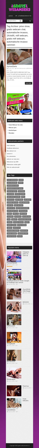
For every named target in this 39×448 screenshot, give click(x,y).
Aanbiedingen (13, 130)
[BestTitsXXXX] (14, 355)
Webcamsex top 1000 (12, 161)
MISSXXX (26, 302)
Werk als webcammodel (13, 167)
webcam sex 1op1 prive (13, 159)
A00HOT (21, 182)
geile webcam (19, 199)
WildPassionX (11, 326)
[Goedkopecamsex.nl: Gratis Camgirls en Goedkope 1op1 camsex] (14, 274)
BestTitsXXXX (11, 361)
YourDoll (20, 236)
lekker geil (15, 213)
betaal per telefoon (12, 191)
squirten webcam (11, 225)
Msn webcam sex (11, 151)
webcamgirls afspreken (13, 230)
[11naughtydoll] (14, 337)
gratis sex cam (11, 208)
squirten (27, 222)
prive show (24, 26)
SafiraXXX (14, 219)
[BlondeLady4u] (14, 373)
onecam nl (9, 153)
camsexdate (10, 194)
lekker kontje (23, 213)
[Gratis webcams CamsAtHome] (14, 403)
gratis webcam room (12, 211)
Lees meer (28, 83)
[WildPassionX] (14, 319)
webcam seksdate (11, 233)
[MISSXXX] (14, 306)
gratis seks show (19, 205)
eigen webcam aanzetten (13, 196)
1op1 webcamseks (12, 182)
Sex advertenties (11, 156)
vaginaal (9, 227)
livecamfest (10, 216)
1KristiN (10, 35)
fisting (23, 196)
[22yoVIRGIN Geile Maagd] (14, 294)
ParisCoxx (26, 386)
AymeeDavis (12, 66)
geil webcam (27, 199)
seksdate (9, 222)
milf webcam (22, 35)
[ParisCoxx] (14, 390)
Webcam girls (12, 127)
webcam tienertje (11, 236)
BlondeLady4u (11, 379)
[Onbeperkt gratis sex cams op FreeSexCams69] (14, 256)
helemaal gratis (23, 211)
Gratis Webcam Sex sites (16, 125)
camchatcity (21, 191)
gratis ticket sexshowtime (22, 208)
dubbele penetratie (20, 194)
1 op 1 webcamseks (12, 180)
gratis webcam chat (16, 29)
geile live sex (10, 199)
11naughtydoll (11, 343)
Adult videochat (11, 145)
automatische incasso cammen (15, 188)
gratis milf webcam (16, 38)
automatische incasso (17, 32)
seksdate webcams (18, 222)
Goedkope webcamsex (13, 148)
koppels (9, 213)
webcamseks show (22, 233)
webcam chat (17, 227)
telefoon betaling (22, 225)
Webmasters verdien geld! (13, 164)
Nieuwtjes (11, 133)
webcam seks (24, 230)
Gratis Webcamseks (21, 68)
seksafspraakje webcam (25, 219)
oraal (8, 219)
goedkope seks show (12, 202)
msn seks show (26, 216)
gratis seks (10, 205)
